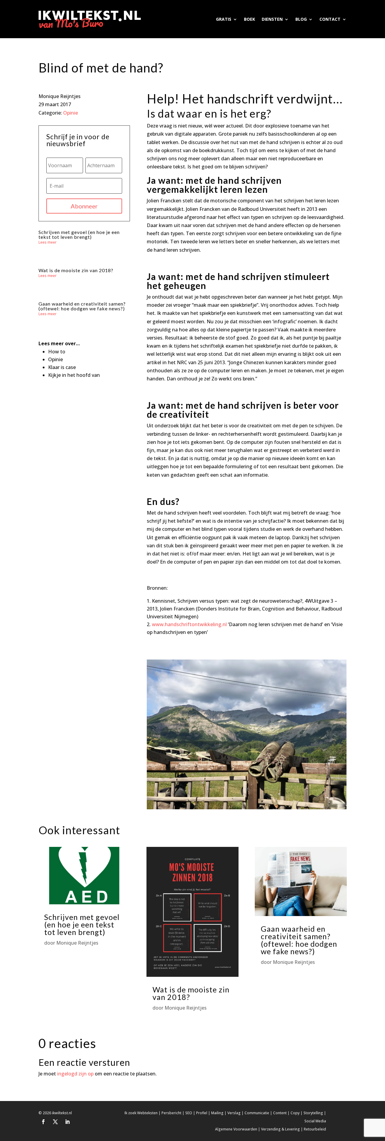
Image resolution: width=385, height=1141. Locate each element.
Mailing (217, 1112)
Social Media (315, 1121)
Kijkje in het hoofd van (74, 375)
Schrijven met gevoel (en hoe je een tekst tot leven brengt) (79, 234)
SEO (188, 1112)
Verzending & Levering (280, 1129)
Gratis (223, 19)
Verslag (234, 1112)
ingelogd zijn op (75, 1073)
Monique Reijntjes (77, 943)
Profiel (201, 1112)
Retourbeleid (315, 1129)
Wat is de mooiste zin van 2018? (75, 270)
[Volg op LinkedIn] (67, 1122)
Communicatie (257, 1112)
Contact (329, 19)
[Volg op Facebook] (43, 1122)
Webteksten (147, 1112)
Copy (295, 1112)
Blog (301, 19)
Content (280, 1112)
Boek (249, 19)
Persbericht (171, 1112)
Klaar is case (62, 367)
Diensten (272, 19)
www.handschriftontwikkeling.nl (189, 624)
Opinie (70, 112)
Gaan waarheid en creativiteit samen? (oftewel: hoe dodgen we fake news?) (82, 306)
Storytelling (313, 1112)
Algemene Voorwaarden (236, 1129)
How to (56, 351)
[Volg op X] (55, 1122)
